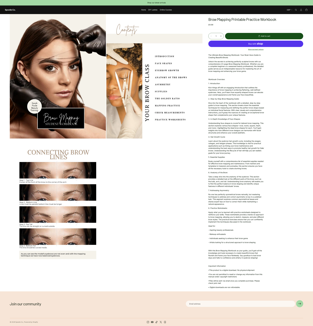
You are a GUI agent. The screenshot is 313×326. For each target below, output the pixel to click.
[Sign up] (299, 303)
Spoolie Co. (19, 322)
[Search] (296, 9)
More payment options (255, 49)
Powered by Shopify (31, 322)
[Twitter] (160, 322)
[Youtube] (152, 322)
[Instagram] (147, 322)
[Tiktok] (156, 322)
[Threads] (165, 322)
